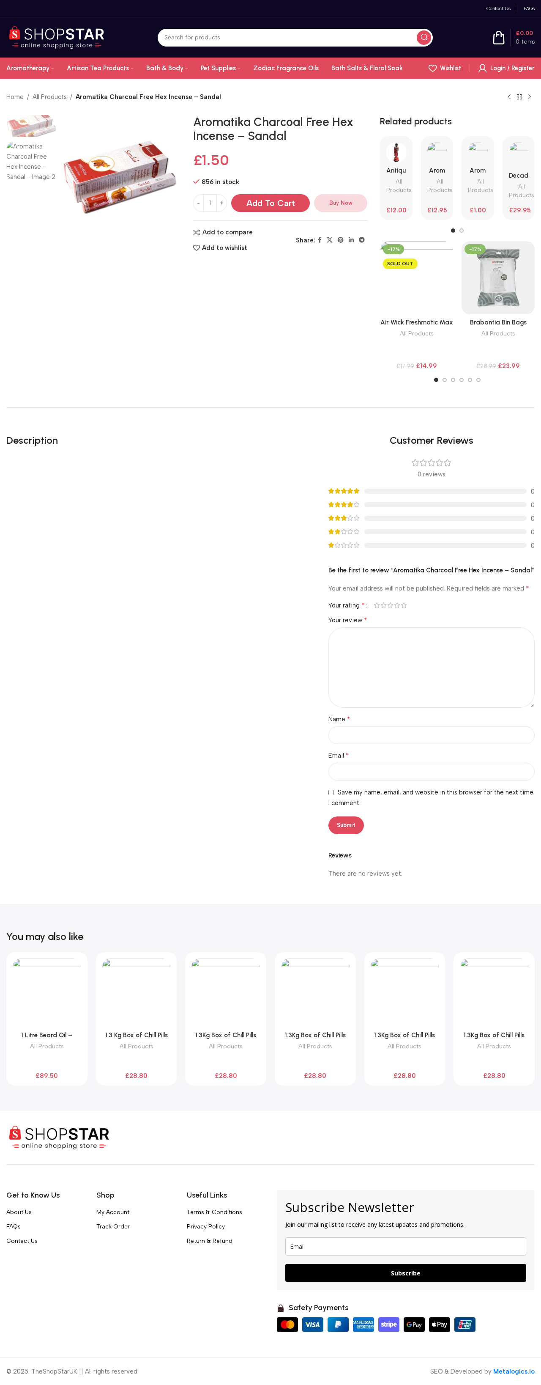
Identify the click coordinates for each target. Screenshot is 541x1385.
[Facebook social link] (319, 240)
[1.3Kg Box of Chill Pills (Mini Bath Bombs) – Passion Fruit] (225, 993)
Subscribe (406, 1273)
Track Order (113, 1226)
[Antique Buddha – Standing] (396, 152)
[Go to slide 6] (478, 380)
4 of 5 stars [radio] (396, 605)
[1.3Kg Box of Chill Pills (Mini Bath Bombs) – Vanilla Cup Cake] (405, 993)
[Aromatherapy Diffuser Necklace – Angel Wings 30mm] (437, 152)
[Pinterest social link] (340, 240)
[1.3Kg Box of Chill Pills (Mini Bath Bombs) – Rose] (315, 993)
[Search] (424, 37)
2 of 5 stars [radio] (383, 605)
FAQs (13, 1226)
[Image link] (59, 1137)
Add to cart (270, 203)
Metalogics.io (514, 1371)
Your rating (346, 605)
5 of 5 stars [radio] (403, 605)
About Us (19, 1212)
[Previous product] (509, 97)
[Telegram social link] (361, 240)
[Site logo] (56, 37)
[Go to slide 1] (453, 230)
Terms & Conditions (214, 1212)
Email (338, 755)
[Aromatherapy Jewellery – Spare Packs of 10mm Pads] (478, 152)
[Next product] (530, 97)
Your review (347, 620)
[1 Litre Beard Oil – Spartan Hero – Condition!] (47, 993)
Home (15, 97)
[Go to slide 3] (453, 380)
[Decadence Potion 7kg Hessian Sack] (519, 155)
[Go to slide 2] (461, 230)
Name (339, 719)
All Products (50, 97)
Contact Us (22, 1241)
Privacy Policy (206, 1226)
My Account (112, 1212)
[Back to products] (519, 97)
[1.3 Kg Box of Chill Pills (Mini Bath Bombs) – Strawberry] (136, 993)
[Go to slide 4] (461, 380)
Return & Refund (209, 1241)
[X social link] (329, 240)
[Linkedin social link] (351, 240)
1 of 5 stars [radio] (376, 605)
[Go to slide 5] (470, 380)
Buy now (340, 203)
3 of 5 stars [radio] (390, 605)
